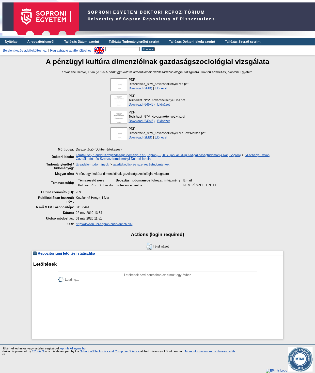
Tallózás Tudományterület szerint (134, 41)
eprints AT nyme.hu (73, 348)
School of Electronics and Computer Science (110, 351)
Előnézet (161, 88)
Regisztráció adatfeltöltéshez (71, 50)
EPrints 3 (38, 351)
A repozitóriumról (40, 41)
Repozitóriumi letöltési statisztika (66, 253)
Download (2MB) (140, 88)
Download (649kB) (142, 104)
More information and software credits (210, 351)
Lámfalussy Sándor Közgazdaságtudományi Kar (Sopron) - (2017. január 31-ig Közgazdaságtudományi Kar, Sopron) (158, 155)
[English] (99, 49)
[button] (149, 246)
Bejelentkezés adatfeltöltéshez (25, 50)
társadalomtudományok (92, 164)
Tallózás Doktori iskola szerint (192, 41)
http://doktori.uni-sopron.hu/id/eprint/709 (104, 224)
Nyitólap (11, 41)
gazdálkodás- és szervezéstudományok (141, 164)
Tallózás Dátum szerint (81, 41)
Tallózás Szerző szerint (242, 41)
